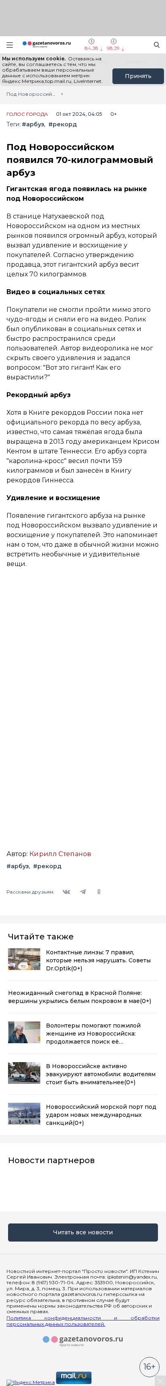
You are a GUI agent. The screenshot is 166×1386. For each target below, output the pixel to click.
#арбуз (33, 124)
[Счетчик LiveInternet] (110, 1382)
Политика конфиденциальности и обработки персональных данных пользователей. (83, 1321)
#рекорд (62, 124)
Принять (138, 76)
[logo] (83, 1342)
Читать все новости (83, 1232)
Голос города (27, 114)
